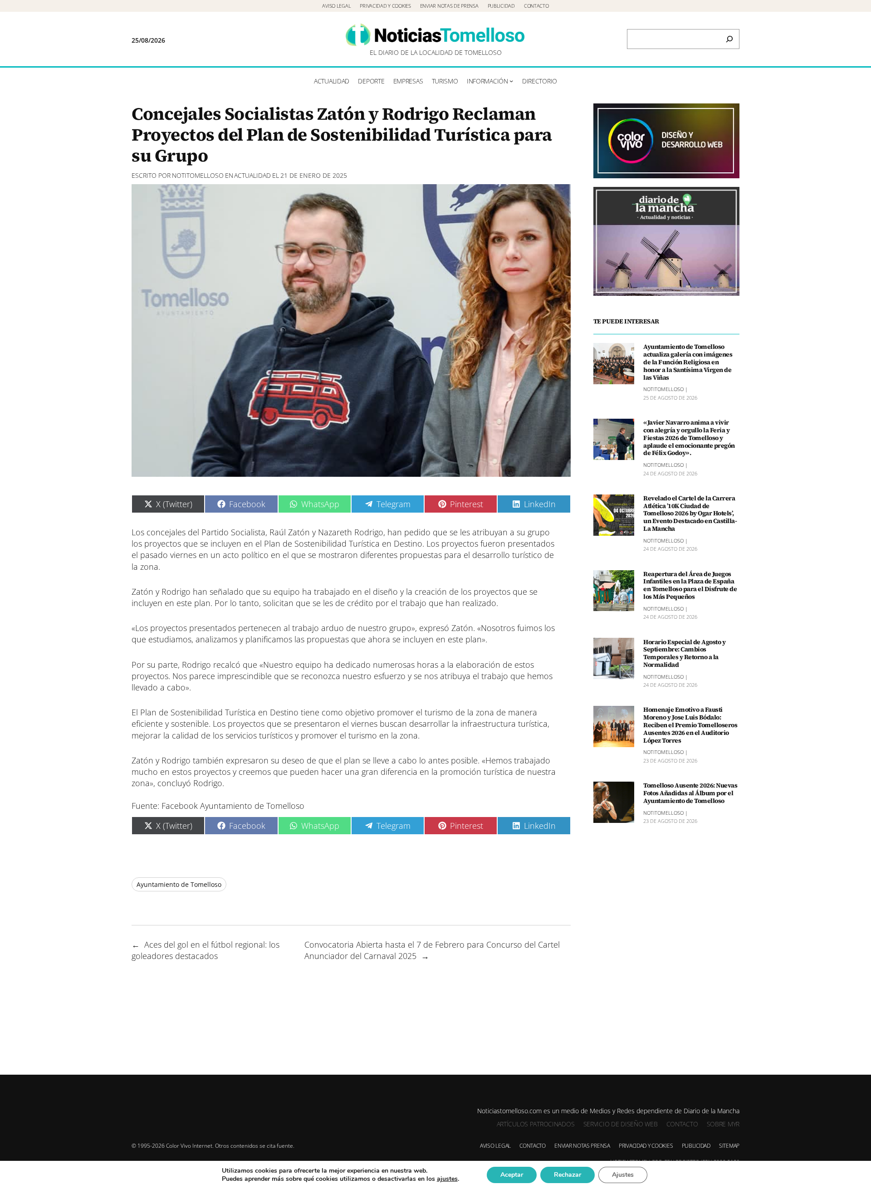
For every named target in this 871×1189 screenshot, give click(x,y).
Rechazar (567, 1174)
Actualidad (252, 175)
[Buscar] (729, 39)
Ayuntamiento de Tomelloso (179, 884)
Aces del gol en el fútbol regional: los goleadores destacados (205, 950)
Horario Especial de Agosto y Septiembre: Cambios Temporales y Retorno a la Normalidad (684, 653)
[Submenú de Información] (511, 81)
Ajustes (623, 1174)
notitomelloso (198, 175)
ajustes (447, 1179)
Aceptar (511, 1174)
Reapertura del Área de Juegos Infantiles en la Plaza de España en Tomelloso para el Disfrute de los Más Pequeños (690, 585)
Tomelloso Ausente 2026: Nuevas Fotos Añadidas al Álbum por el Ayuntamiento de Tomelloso (690, 793)
